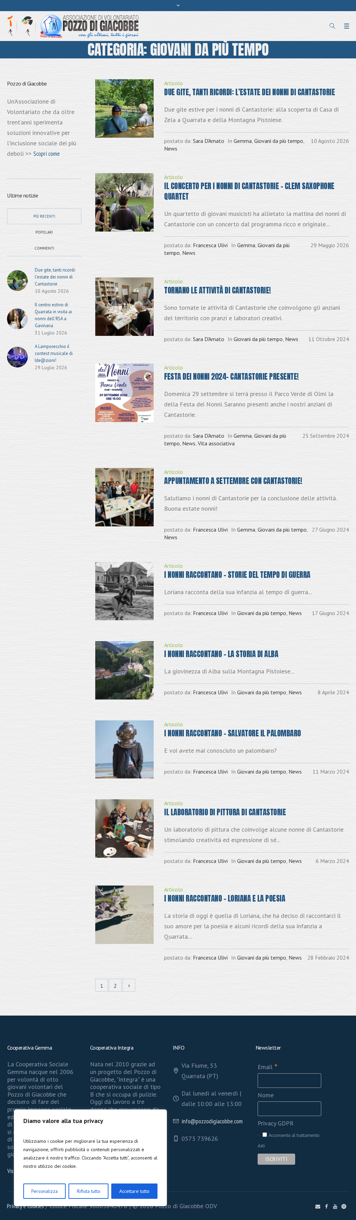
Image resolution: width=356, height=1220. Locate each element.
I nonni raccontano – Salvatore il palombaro (232, 733)
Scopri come (46, 153)
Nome (266, 1095)
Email (267, 1066)
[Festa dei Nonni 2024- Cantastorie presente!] (124, 393)
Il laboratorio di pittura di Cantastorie (225, 812)
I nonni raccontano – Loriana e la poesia (224, 898)
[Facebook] (326, 1206)
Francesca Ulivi (210, 245)
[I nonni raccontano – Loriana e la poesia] (124, 915)
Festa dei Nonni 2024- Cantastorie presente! (231, 376)
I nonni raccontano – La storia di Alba (221, 654)
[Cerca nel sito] (332, 26)
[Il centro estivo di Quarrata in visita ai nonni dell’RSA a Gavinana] (17, 318)
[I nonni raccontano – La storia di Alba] (124, 670)
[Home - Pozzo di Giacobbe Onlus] (89, 26)
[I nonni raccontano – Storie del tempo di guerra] (124, 591)
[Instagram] (343, 1206)
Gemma (243, 140)
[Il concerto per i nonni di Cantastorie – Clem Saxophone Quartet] (124, 202)
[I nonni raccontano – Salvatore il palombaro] (124, 749)
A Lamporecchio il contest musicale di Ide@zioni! (54, 353)
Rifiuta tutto (88, 1191)
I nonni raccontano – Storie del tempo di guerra (237, 574)
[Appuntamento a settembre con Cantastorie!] (124, 497)
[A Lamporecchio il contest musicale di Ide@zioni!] (17, 357)
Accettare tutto (134, 1191)
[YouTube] (335, 1206)
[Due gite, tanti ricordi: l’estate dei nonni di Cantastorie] (124, 108)
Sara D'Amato (208, 140)
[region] (90, 1157)
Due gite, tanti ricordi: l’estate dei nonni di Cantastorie (249, 92)
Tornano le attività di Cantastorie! (217, 290)
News (170, 148)
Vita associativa (216, 443)
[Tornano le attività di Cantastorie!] (124, 306)
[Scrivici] (317, 1206)
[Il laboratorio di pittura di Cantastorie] (124, 828)
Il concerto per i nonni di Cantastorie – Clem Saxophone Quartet (249, 191)
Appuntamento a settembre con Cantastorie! (233, 480)
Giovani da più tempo (278, 140)
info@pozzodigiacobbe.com (212, 1121)
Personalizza (44, 1191)
